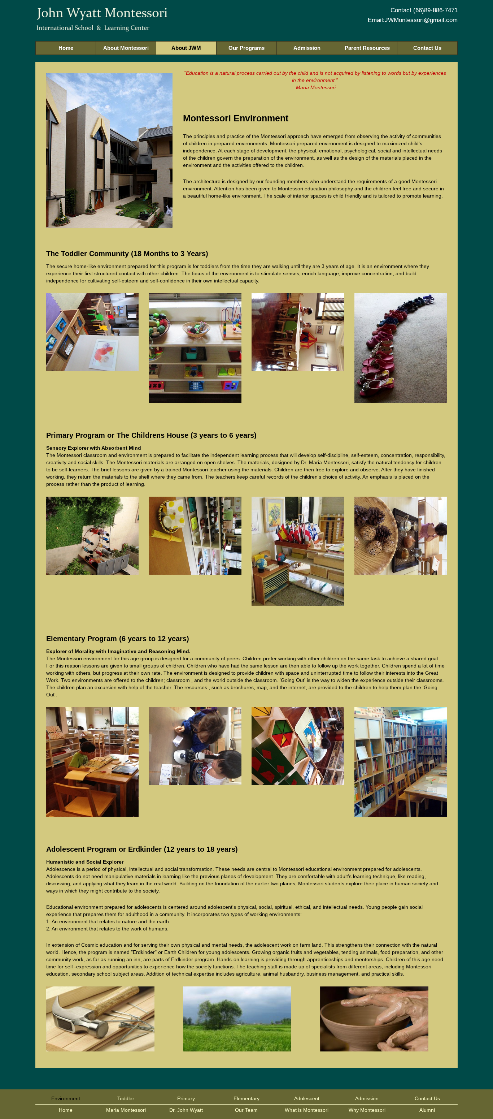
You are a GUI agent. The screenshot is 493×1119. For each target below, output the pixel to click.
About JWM (186, 48)
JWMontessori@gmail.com (421, 20)
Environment (65, 1098)
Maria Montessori (126, 1110)
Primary (186, 1098)
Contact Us (427, 48)
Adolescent (306, 1098)
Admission (306, 48)
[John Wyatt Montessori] (102, 26)
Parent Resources (367, 48)
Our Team (246, 1110)
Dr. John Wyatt (186, 1110)
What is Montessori (306, 1110)
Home (65, 48)
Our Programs (246, 48)
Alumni (427, 1110)
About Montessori (126, 48)
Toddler (125, 1098)
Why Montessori (367, 1110)
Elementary (246, 1098)
